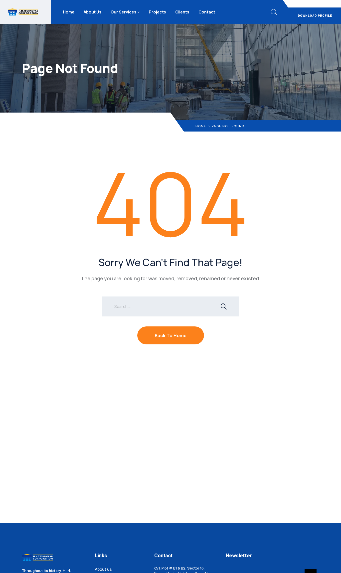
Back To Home (170, 335)
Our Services (123, 12)
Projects (157, 12)
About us (103, 569)
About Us (92, 12)
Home (68, 12)
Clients (182, 12)
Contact (206, 12)
